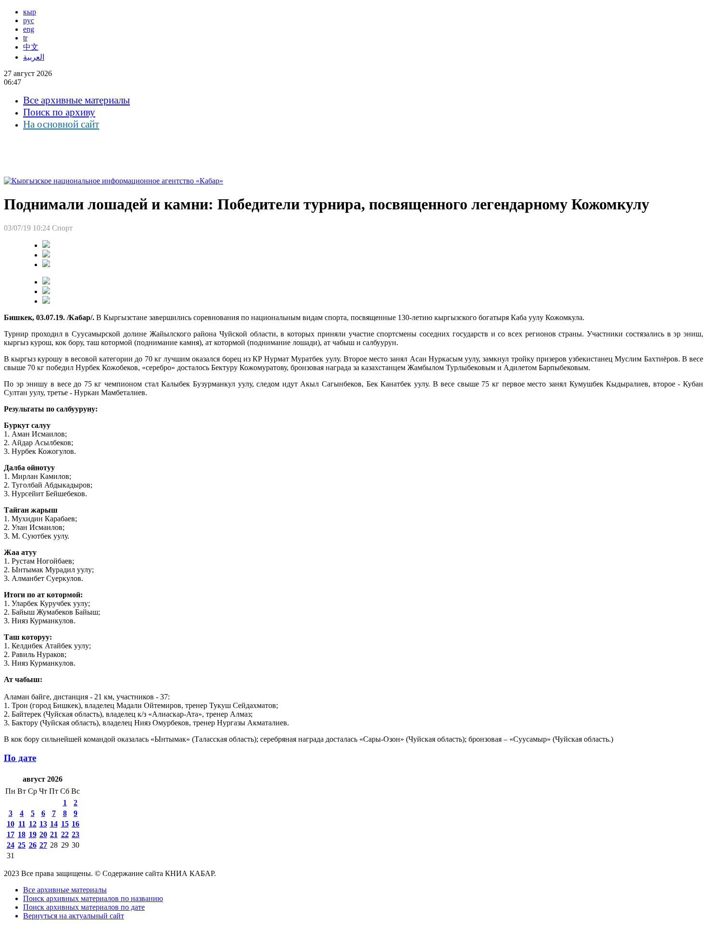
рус (28, 20)
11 (21, 824)
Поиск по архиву (59, 112)
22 (65, 834)
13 (43, 824)
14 (54, 824)
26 (33, 845)
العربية (33, 57)
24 (10, 845)
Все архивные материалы (76, 100)
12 (33, 824)
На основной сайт (61, 124)
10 (10, 824)
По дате (20, 758)
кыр (29, 12)
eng (28, 29)
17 (10, 834)
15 (65, 824)
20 (43, 834)
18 (21, 834)
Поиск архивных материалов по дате (84, 907)
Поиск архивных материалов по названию (93, 898)
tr (25, 38)
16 (75, 824)
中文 (30, 47)
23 (75, 834)
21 (54, 834)
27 (43, 845)
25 (21, 845)
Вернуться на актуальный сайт (73, 916)
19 (33, 834)
